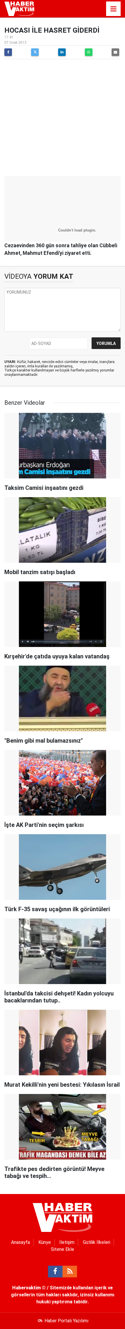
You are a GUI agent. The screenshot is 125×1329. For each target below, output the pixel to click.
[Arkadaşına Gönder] (115, 52)
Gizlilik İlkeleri (96, 1242)
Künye (44, 1242)
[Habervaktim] (19, 8)
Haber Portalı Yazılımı (66, 1320)
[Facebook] (8, 52)
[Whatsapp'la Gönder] (88, 52)
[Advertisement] (62, 118)
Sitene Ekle (62, 1249)
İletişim (66, 1242)
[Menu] (113, 9)
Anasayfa (20, 1242)
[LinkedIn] (62, 52)
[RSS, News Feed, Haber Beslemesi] (70, 1271)
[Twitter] (35, 52)
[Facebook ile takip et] (55, 1271)
